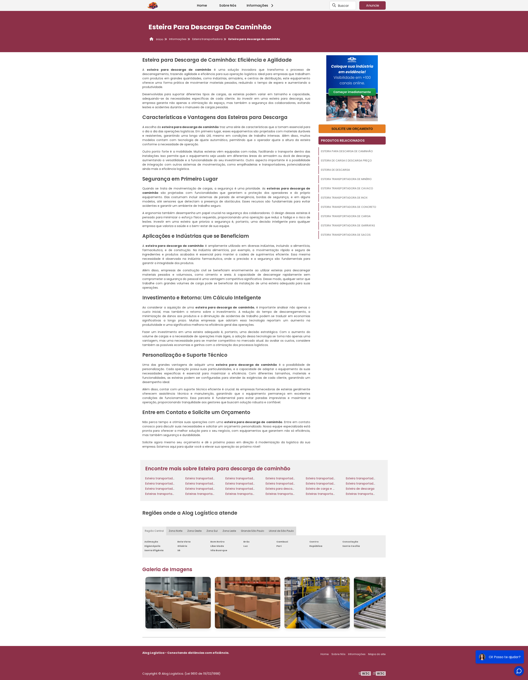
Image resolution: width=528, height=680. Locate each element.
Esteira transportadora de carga (346, 216)
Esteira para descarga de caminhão (347, 151)
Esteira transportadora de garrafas (348, 225)
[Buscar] (334, 5)
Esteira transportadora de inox (344, 198)
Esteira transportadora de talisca (208, 489)
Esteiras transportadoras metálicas (250, 494)
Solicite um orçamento (352, 129)
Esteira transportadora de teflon (248, 489)
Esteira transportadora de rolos (368, 483)
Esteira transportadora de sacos (346, 235)
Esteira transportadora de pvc (287, 483)
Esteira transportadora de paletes (169, 483)
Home (202, 5)
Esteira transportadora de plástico (249, 483)
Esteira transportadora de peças (208, 483)
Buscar (343, 5)
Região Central (154, 531)
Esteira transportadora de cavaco (347, 188)
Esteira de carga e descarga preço (346, 160)
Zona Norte (175, 531)
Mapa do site (377, 654)
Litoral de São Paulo (281, 531)
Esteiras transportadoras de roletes (210, 494)
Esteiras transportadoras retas (367, 494)
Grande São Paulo (252, 531)
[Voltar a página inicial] (152, 5)
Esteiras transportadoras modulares (291, 494)
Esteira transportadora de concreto (348, 207)
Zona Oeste (194, 531)
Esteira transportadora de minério (346, 179)
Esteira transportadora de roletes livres (333, 483)
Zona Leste (229, 531)
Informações (257, 5)
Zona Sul (212, 531)
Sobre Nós (227, 5)
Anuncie (372, 5)
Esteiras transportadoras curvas (168, 494)
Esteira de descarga (335, 170)
